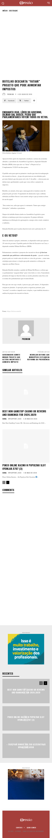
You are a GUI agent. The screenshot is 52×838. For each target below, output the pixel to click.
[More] (34, 100)
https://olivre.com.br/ (14, 311)
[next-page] (7, 482)
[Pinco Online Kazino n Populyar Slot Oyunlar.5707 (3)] (26, 446)
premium (10, 94)
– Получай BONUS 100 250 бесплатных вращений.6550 (26, 746)
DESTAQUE (13, 10)
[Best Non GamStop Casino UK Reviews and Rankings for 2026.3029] (26, 392)
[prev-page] (3, 482)
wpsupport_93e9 (14, 419)
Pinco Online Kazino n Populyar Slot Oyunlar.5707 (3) (24, 466)
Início (5, 10)
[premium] (4, 94)
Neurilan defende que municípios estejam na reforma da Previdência (38, 357)
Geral (4, 419)
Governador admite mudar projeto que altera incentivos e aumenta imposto (11, 358)
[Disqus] (26, 527)
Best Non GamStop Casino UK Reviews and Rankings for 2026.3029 (24, 412)
